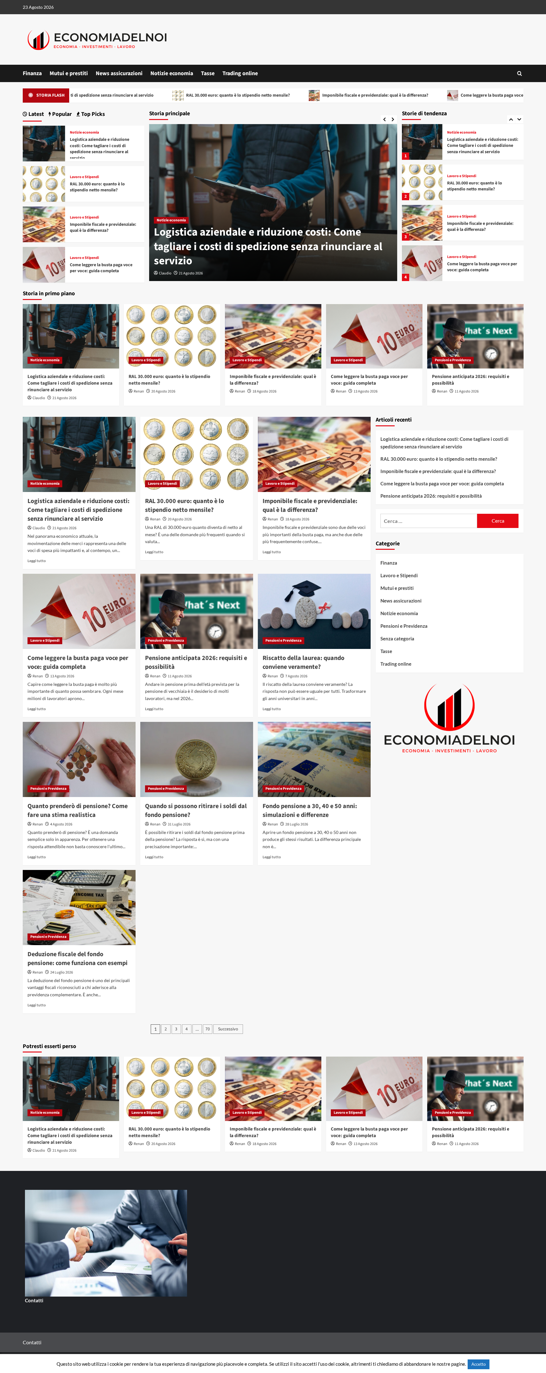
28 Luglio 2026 (296, 824)
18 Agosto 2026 (264, 391)
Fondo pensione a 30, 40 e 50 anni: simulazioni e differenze (310, 810)
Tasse (208, 73)
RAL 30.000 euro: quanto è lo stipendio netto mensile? (159, 95)
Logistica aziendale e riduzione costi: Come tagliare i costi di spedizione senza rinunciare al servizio (99, 148)
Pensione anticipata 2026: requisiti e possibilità (482, 267)
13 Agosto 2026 (366, 391)
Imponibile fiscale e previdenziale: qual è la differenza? (296, 95)
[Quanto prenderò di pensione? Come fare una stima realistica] (79, 759)
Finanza (32, 73)
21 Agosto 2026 (64, 398)
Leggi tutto (36, 560)
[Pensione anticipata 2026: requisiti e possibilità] (422, 263)
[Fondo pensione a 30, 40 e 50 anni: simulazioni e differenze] (314, 759)
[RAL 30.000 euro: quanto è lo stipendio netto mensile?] (422, 142)
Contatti (34, 1300)
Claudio (39, 398)
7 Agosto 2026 (296, 676)
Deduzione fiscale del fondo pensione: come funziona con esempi (77, 959)
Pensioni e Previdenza (465, 257)
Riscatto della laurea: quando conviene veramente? (303, 662)
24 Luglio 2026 (61, 972)
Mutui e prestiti (69, 73)
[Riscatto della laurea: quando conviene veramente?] (314, 611)
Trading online (240, 73)
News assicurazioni (119, 73)
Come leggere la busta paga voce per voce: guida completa (438, 95)
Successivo (228, 1029)
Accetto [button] (478, 1364)
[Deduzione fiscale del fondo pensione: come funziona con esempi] (79, 907)
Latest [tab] (35, 114)
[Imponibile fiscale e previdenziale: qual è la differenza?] (422, 182)
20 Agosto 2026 (189, 273)
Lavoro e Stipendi (171, 234)
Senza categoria (397, 638)
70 (207, 1029)
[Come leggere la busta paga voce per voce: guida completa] (422, 223)
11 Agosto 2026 (467, 391)
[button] (520, 73)
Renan (164, 273)
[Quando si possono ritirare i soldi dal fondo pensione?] (196, 759)
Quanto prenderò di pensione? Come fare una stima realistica (77, 810)
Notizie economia (171, 73)
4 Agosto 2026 (61, 824)
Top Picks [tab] (92, 114)
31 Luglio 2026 (179, 824)
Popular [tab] (61, 114)
